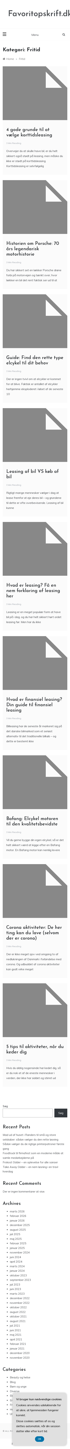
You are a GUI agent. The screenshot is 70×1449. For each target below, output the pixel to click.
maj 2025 (16, 1239)
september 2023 (20, 1280)
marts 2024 (17, 1266)
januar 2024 (17, 1270)
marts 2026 (17, 1211)
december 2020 (20, 1353)
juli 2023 (15, 1284)
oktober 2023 (18, 1275)
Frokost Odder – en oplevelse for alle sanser (30, 1162)
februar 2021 (18, 1344)
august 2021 (18, 1321)
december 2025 (20, 1225)
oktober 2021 (18, 1316)
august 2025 (18, 1229)
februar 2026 (18, 1216)
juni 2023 (15, 1289)
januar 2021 (17, 1348)
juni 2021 (15, 1330)
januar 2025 (17, 1248)
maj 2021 (16, 1334)
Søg (5, 1106)
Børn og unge (18, 1386)
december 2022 (20, 1298)
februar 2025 (18, 1243)
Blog (13, 1382)
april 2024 (16, 1261)
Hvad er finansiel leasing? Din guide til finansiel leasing (34, 705)
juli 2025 (15, 1234)
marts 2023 (17, 1293)
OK (39, 1439)
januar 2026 (17, 1220)
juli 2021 (15, 1325)
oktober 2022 (18, 1307)
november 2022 (20, 1303)
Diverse (15, 1391)
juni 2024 (15, 1257)
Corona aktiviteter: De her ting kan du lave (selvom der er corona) (34, 933)
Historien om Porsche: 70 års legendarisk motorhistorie (32, 249)
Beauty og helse (20, 1377)
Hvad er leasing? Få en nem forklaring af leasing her (33, 591)
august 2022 (18, 1312)
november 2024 (20, 1252)
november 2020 (20, 1357)
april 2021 (16, 1339)
